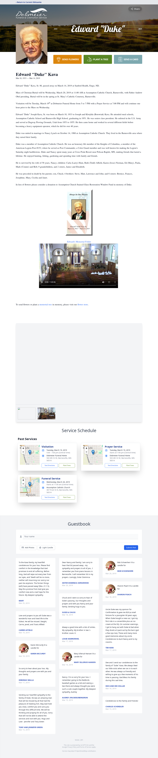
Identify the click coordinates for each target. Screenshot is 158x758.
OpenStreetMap (81, 751)
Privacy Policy (72, 747)
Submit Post (131, 547)
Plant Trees (67, 465)
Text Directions (50, 465)
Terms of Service (85, 747)
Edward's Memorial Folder (79, 241)
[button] (29, 452)
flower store (83, 304)
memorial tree (45, 304)
